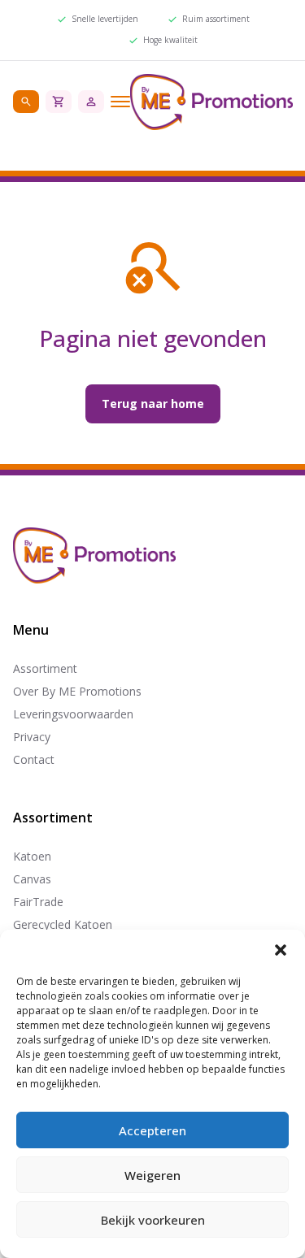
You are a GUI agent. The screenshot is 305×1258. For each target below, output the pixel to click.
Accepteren (152, 1130)
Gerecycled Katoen (62, 924)
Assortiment (45, 668)
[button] (280, 950)
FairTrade (38, 901)
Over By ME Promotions (77, 691)
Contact (33, 759)
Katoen (32, 856)
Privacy (31, 736)
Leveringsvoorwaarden (73, 714)
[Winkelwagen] (59, 101)
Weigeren (152, 1175)
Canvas (32, 879)
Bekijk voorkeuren (153, 1220)
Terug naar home (153, 403)
